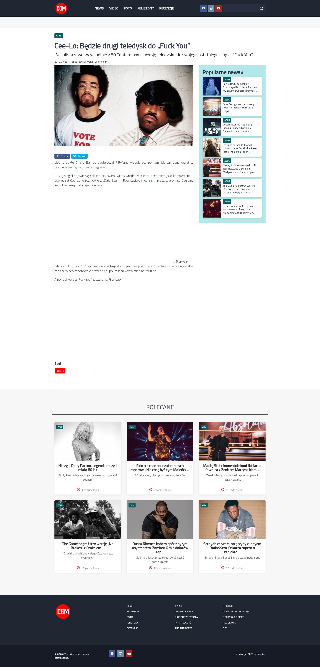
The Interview (183, 628)
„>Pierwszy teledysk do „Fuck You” (121, 263)
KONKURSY (133, 611)
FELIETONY (145, 8)
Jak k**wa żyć (183, 622)
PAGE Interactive (257, 654)
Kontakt (228, 606)
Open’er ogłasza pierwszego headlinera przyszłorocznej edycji (239, 107)
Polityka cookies (233, 617)
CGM (60, 427)
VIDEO (113, 8)
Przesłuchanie (184, 611)
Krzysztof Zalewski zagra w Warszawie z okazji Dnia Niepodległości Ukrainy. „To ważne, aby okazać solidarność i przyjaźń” (240, 213)
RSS (225, 628)
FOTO (128, 8)
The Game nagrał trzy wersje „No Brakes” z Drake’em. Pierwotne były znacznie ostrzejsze (239, 190)
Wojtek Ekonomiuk (96, 61)
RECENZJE (166, 8)
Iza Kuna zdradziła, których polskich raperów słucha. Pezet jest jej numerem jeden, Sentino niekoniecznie (240, 150)
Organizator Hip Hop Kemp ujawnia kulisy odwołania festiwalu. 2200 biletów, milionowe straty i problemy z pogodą (239, 131)
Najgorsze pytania (186, 617)
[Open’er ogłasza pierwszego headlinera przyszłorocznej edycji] (212, 99)
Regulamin (229, 622)
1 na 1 (178, 606)
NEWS (99, 8)
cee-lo (60, 370)
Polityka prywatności (236, 611)
